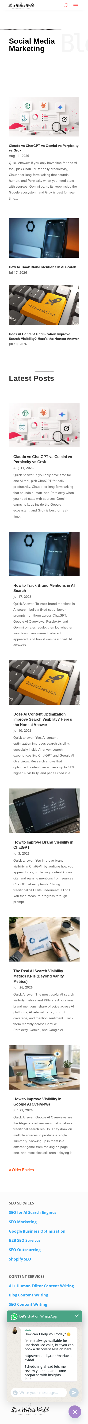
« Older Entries (21, 1170)
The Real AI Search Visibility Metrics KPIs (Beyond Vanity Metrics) (38, 976)
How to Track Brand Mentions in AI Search (42, 267)
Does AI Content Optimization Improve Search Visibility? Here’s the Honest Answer (42, 719)
